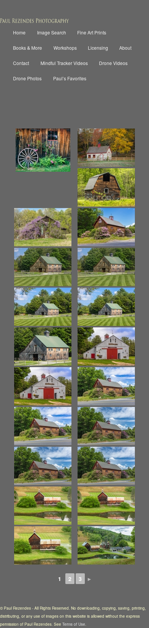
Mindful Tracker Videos (64, 63)
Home (19, 32)
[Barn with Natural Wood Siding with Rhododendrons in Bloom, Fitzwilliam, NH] (106, 386)
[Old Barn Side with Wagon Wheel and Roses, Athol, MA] (43, 150)
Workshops (65, 47)
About (125, 47)
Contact (21, 63)
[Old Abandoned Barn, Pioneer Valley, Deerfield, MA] (106, 187)
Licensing (98, 47)
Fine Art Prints (91, 32)
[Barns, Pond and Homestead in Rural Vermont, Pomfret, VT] (106, 545)
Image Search (51, 32)
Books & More (27, 47)
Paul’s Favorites (69, 78)
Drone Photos (27, 78)
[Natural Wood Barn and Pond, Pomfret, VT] (43, 505)
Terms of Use (73, 624)
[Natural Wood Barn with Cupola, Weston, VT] (43, 267)
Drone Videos (113, 63)
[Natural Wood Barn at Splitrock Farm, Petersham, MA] (106, 346)
